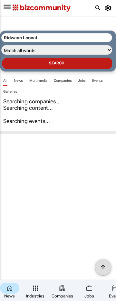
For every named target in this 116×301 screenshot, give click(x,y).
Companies (63, 81)
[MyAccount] (109, 8)
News (18, 81)
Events (97, 81)
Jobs (82, 81)
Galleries (10, 91)
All (5, 81)
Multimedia (38, 81)
